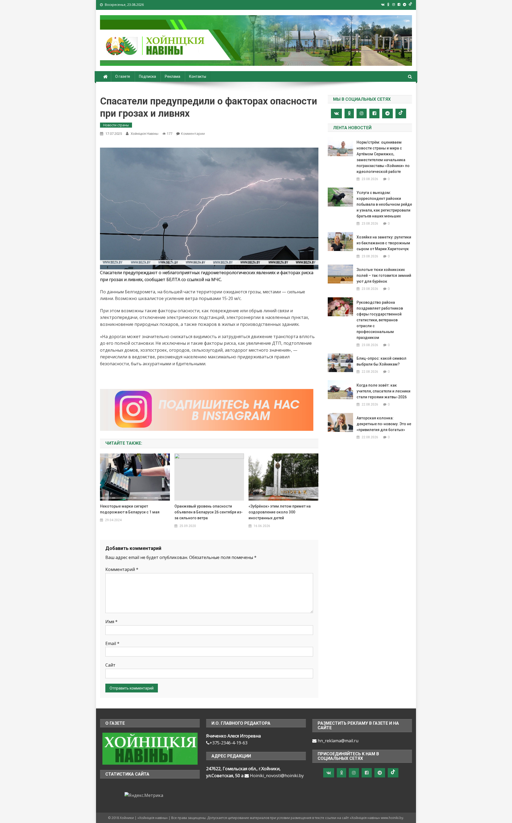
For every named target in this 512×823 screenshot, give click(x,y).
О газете (122, 76)
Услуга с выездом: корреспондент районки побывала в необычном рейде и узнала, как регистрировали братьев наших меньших (384, 204)
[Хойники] (150, 748)
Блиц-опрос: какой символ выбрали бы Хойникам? (381, 361)
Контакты (197, 76)
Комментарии (193, 133)
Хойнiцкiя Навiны (144, 134)
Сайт (110, 665)
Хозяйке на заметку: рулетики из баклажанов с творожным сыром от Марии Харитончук (384, 243)
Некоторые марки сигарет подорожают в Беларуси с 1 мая (129, 509)
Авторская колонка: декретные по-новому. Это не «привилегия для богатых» (384, 424)
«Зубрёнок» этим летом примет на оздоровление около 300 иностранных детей (280, 512)
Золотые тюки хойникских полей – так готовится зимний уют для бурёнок (384, 275)
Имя (111, 622)
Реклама (172, 76)
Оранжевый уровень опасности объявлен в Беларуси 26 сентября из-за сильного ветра (208, 512)
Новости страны (116, 125)
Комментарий (121, 569)
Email (112, 643)
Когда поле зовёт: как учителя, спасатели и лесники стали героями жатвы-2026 (383, 391)
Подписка (147, 76)
